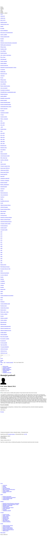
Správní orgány (3, 164)
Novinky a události (3, 314)
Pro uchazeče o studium (4, 338)
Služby (1, 291)
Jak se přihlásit (3, 51)
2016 (1, 231)
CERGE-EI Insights (4, 207)
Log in (1, 358)
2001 (1, 262)
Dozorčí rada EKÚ (3, 174)
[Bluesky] (1, 426)
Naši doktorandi (3, 59)
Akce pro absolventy (4, 194)
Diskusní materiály (3, 153)
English (1, 360)
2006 (1, 252)
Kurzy (1, 299)
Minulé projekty (3, 264)
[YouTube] (1, 420)
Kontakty (2, 38)
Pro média (2, 28)
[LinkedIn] (1, 414)
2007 (1, 250)
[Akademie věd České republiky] (6, 481)
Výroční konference (4, 225)
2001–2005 (2, 139)
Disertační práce (3, 145)
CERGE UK (2, 18)
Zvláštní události (3, 332)
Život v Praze (2, 57)
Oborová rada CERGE (4, 172)
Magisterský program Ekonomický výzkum (8, 67)
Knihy (1, 151)
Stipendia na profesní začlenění (6, 217)
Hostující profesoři (3, 182)
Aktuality (2, 285)
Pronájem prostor (3, 305)
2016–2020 (2, 122)
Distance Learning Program (5, 219)
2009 (1, 246)
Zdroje (1, 270)
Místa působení (3, 211)
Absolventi (2, 75)
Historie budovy (3, 309)
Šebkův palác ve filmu (4, 311)
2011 (1, 242)
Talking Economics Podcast (5, 205)
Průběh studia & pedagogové (5, 44)
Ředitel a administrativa (4, 184)
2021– (1, 120)
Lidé (1, 364)
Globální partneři (3, 227)
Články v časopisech (4, 118)
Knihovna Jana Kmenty (4, 272)
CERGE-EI (2, 16)
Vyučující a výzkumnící (4, 180)
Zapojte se (2, 196)
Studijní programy (3, 22)
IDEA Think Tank (3, 157)
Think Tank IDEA (3, 344)
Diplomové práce (3, 147)
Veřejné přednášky (3, 334)
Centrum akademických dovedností (6, 295)
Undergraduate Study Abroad (5, 106)
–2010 (1, 127)
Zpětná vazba (2, 213)
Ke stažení (2, 110)
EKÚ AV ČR (2, 20)
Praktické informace (4, 94)
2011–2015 (2, 135)
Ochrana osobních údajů (4, 36)
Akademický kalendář (4, 112)
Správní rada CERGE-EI (5, 168)
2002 (1, 260)
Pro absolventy (3, 340)
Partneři (1, 26)
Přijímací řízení (3, 46)
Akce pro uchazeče (3, 88)
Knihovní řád (2, 289)
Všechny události (3, 320)
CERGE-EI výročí (3, 353)
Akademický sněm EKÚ (4, 178)
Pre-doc (1, 77)
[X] (1, 418)
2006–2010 (2, 137)
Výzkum (2, 114)
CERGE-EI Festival (4, 348)
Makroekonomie (3, 322)
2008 (1, 248)
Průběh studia (2, 71)
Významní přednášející (4, 346)
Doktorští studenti (3, 186)
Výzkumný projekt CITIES (5, 223)
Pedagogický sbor (3, 73)
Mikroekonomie (3, 324)
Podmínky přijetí (3, 81)
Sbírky (1, 293)
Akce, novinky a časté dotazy (5, 55)
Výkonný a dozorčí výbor (5, 166)
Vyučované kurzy (3, 215)
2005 (1, 254)
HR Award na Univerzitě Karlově (6, 32)
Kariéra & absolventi (4, 65)
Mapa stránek (2, 532)
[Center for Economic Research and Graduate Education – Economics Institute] (4, 3)
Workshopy (2, 301)
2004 (1, 256)
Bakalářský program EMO (5, 98)
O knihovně (2, 283)
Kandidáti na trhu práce (4, 201)
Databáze (2, 279)
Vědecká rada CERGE (4, 170)
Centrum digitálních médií (5, 303)
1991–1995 (2, 143)
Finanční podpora (3, 53)
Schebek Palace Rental (4, 307)
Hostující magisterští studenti (5, 104)
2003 (1, 258)
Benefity (2, 190)
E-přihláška (2, 281)
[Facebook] (0, 416)
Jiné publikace (3, 149)
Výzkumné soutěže (3, 229)
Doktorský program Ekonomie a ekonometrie (8, 42)
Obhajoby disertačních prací (5, 328)
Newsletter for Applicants (5, 90)
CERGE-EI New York (4, 24)
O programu (2, 69)
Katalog (1, 277)
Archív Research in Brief (5, 155)
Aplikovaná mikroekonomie (5, 326)
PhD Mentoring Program (4, 266)
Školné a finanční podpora (5, 85)
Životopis (2, 411)
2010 (1, 244)
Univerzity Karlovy (11, 434)
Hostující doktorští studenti (5, 102)
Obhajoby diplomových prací (5, 330)
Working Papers (3, 129)
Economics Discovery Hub (5, 268)
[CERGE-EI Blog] (1, 422)
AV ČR (25, 434)
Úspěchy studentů (3, 61)
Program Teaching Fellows (5, 209)
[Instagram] (1, 424)
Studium (1, 40)
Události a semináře (4, 318)
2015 (1, 233)
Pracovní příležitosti (4, 30)
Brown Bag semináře (4, 336)
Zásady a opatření (3, 34)
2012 (1, 240)
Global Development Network (5, 221)
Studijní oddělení (3, 63)
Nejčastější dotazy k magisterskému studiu (8, 92)
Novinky (2, 316)
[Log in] (0, 359)
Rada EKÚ (2, 176)
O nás (1, 14)
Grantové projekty (3, 116)
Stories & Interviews (4, 192)
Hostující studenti (3, 100)
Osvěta (1, 203)
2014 (1, 235)
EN (1, 361)
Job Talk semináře (3, 342)
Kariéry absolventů (3, 108)
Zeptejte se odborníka (4, 159)
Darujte (1, 198)
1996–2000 (2, 141)
